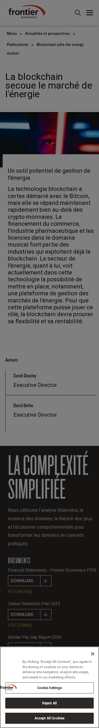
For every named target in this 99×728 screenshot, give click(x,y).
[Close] (92, 654)
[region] (49, 687)
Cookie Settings (49, 688)
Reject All (49, 703)
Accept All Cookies (49, 718)
